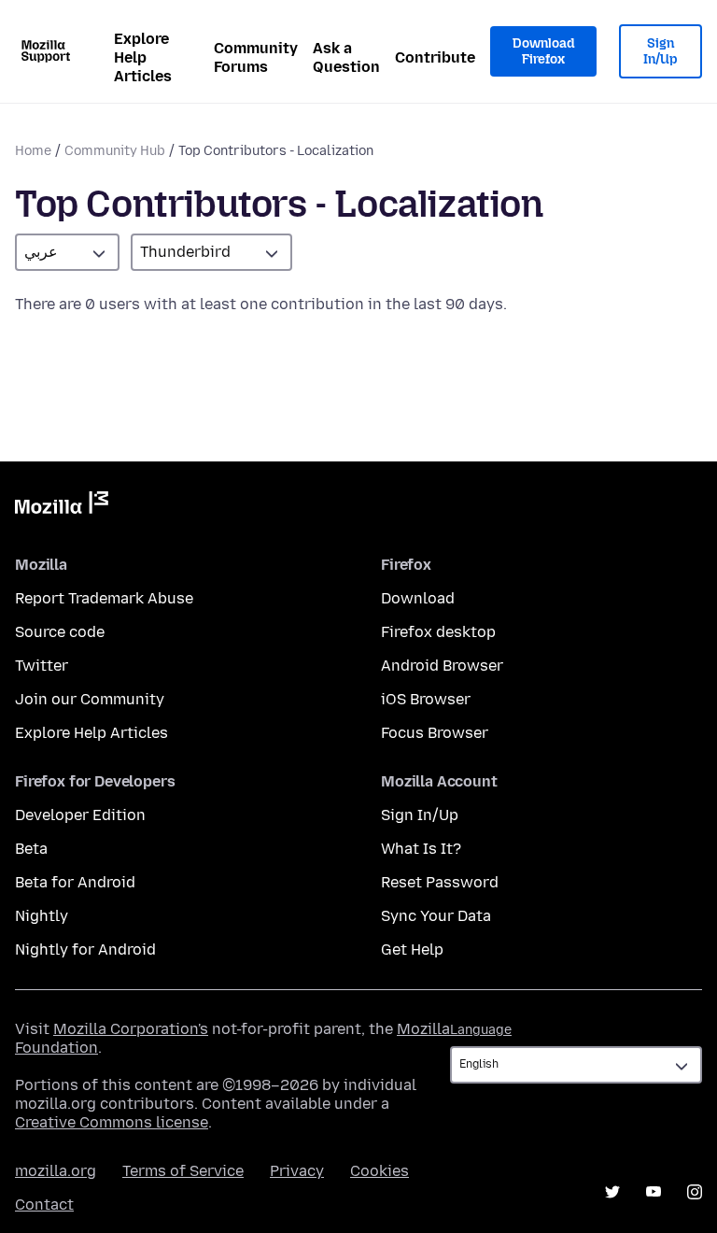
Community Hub (114, 151)
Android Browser (442, 665)
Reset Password (440, 882)
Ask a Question (346, 57)
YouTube (653, 1191)
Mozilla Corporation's (130, 1029)
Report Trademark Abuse (104, 598)
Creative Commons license (111, 1122)
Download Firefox (543, 51)
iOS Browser (426, 699)
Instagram (694, 1191)
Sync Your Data (436, 916)
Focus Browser (434, 733)
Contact (44, 1204)
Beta (31, 848)
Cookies (379, 1171)
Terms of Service (183, 1171)
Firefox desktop (438, 632)
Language (481, 1030)
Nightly (41, 916)
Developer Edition (80, 815)
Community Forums (256, 57)
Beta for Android (75, 882)
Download (418, 598)
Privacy (297, 1171)
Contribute (435, 57)
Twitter (41, 665)
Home (33, 151)
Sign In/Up (660, 51)
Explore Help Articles (143, 57)
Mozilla (61, 506)
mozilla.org (55, 1171)
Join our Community (89, 699)
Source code (60, 632)
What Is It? (421, 848)
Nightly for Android (85, 949)
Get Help (412, 949)
